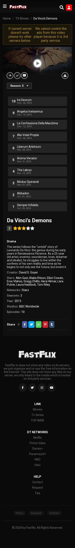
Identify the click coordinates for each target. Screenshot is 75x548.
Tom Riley (43, 284)
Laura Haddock (26, 284)
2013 (18, 301)
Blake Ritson (37, 278)
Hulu (37, 465)
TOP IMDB (37, 420)
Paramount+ (37, 454)
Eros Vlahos (14, 281)
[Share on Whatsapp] (38, 324)
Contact (37, 482)
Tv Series (37, 415)
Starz (25, 290)
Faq (37, 493)
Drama (11, 241)
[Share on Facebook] (24, 324)
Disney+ (37, 448)
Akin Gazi (22, 278)
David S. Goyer (28, 272)
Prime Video (38, 443)
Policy (19, 513)
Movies (37, 409)
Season (17, 85)
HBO (37, 459)
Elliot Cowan (55, 278)
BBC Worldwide (29, 306)
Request (37, 487)
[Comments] (24, 75)
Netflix (37, 437)
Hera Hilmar (48, 281)
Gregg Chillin (32, 281)
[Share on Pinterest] (45, 324)
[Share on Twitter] (31, 324)
